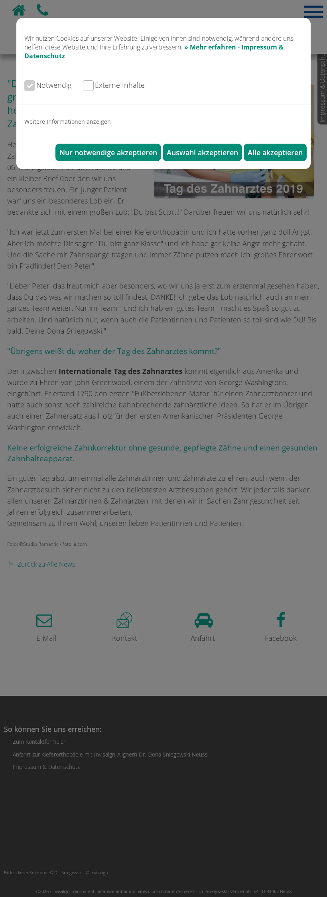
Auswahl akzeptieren (202, 152)
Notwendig (53, 85)
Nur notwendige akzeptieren (108, 152)
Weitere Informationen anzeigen (67, 121)
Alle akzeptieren (275, 152)
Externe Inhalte (120, 85)
